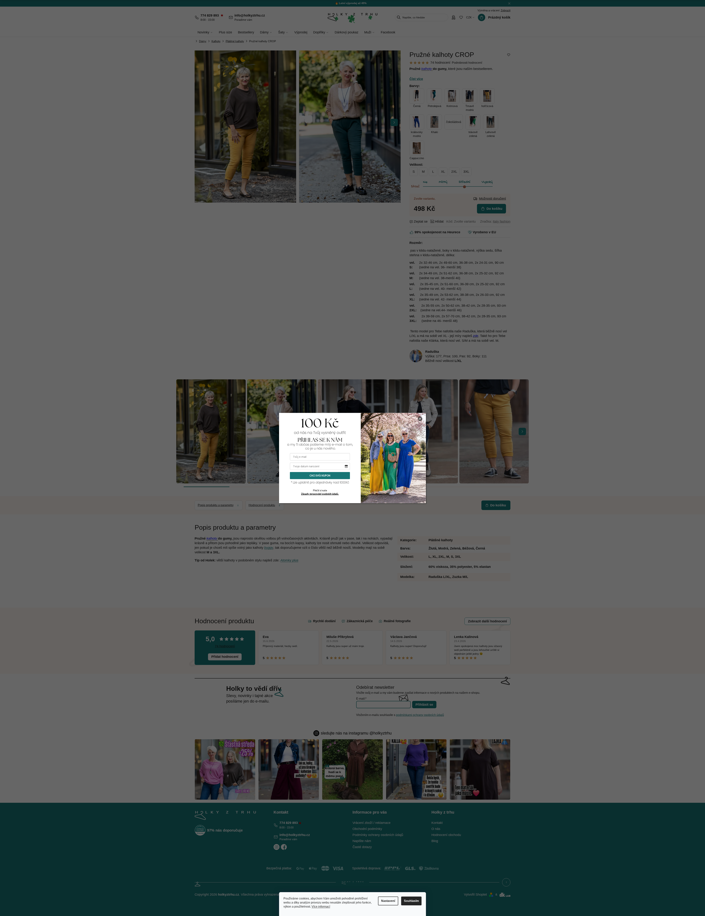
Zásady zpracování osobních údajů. (320, 493)
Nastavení (388, 900)
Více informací (321, 906)
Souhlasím (411, 900)
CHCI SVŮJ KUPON (320, 475)
